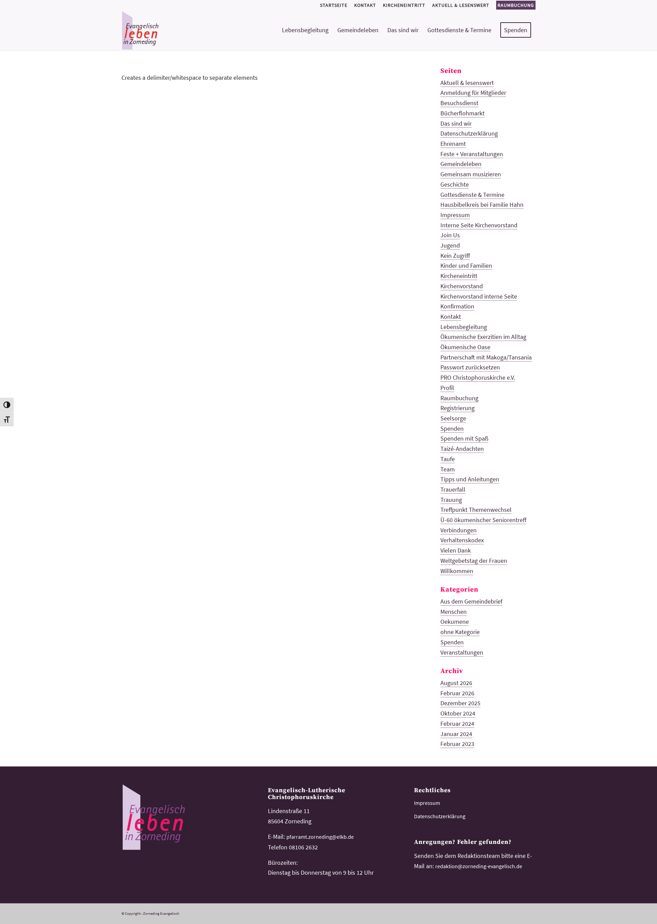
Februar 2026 (457, 693)
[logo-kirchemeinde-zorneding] (164, 30)
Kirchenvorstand (461, 286)
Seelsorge (453, 418)
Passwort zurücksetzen (470, 367)
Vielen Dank (455, 550)
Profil (447, 388)
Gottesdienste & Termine (472, 195)
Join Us (450, 235)
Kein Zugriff (455, 256)
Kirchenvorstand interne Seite (478, 296)
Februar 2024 (457, 723)
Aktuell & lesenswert (467, 83)
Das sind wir (456, 123)
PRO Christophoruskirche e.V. (477, 377)
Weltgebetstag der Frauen (473, 561)
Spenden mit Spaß (464, 438)
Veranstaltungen (461, 652)
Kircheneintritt (458, 276)
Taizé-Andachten (462, 449)
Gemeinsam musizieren (470, 174)
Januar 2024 (456, 734)
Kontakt (450, 316)
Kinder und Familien (466, 265)
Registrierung (457, 408)
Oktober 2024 (457, 713)
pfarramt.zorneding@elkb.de (320, 836)
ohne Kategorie (460, 632)
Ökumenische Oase (465, 347)
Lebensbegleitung (463, 327)
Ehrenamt (453, 144)
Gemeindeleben (460, 164)
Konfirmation (457, 306)
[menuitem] (334, 5)
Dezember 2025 (460, 703)
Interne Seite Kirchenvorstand (478, 225)
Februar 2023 (457, 744)
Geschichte (454, 184)
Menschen (453, 612)
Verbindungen (458, 530)
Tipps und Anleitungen (469, 479)
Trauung (451, 500)
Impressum (455, 215)
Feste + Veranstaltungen (471, 154)
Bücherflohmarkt (462, 113)
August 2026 (456, 683)
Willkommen (456, 571)
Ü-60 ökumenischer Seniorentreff (483, 520)
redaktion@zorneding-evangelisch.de (478, 866)
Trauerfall (452, 489)
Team (447, 469)
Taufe (447, 459)
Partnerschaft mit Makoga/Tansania (486, 357)
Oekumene (454, 621)
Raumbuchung (516, 5)
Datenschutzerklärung (469, 133)
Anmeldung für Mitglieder (473, 93)
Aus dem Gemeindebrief (471, 601)
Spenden (452, 428)
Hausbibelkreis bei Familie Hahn (482, 204)
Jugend (450, 245)
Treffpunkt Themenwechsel (476, 510)
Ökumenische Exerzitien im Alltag (483, 337)
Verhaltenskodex (462, 540)
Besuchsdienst (459, 103)
